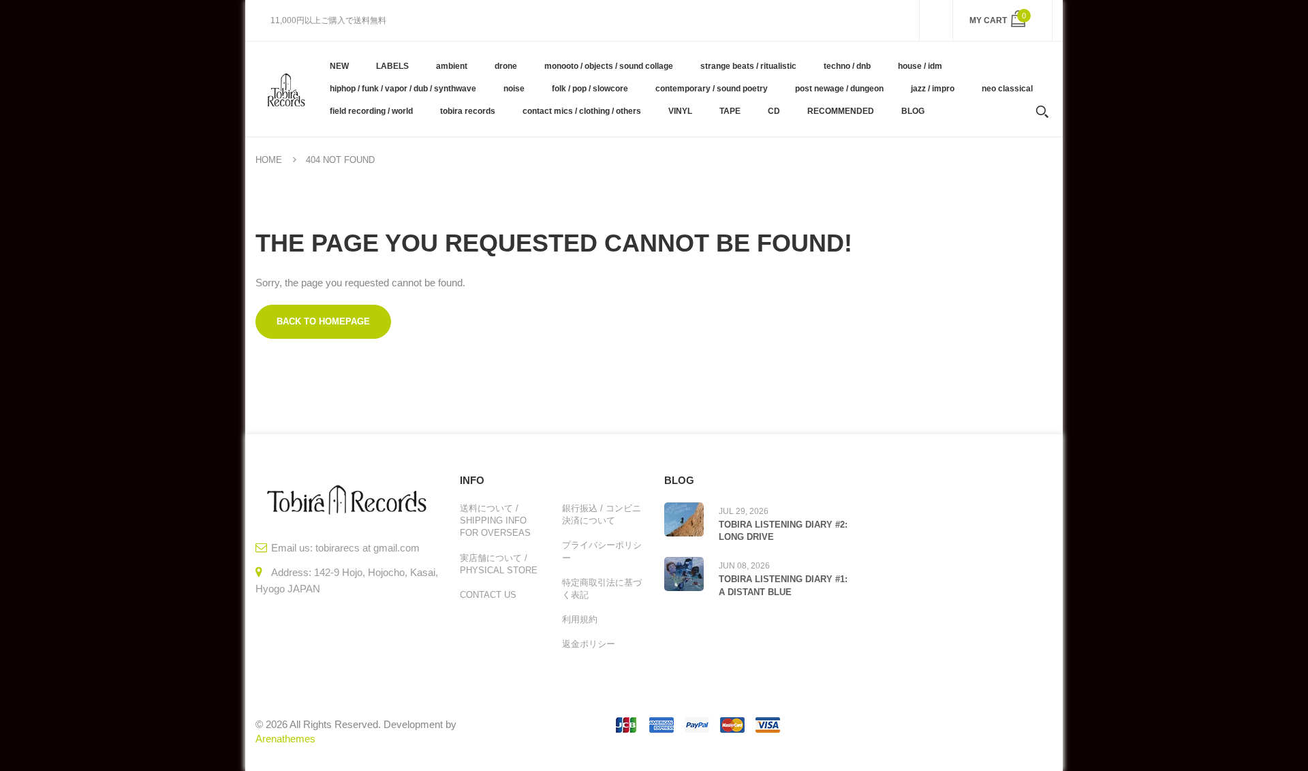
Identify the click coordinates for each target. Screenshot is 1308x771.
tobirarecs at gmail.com (367, 548)
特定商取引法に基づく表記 (602, 588)
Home (268, 160)
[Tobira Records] (285, 88)
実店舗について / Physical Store (499, 564)
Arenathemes (285, 738)
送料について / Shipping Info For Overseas (495, 520)
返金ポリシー (588, 644)
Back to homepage (323, 321)
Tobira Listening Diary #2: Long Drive (783, 530)
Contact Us (488, 595)
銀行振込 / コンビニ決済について (601, 514)
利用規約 (579, 619)
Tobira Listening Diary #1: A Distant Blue (783, 585)
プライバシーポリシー (602, 551)
